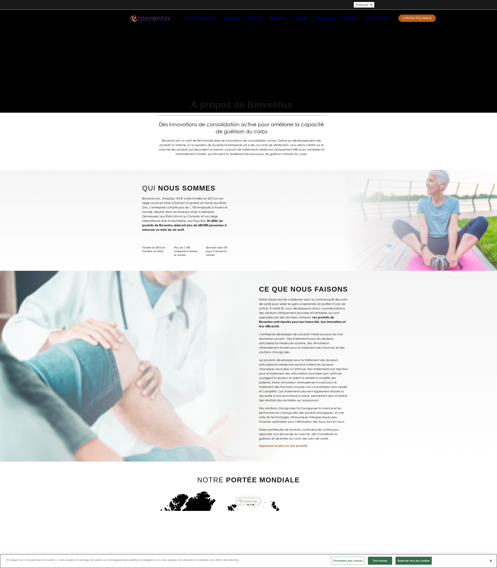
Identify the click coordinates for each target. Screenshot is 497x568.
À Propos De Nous (199, 18)
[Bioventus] (151, 18)
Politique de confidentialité (307, 544)
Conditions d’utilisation (335, 544)
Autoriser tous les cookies (414, 560)
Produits (231, 18)
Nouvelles (324, 18)
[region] (248, 561)
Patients (255, 18)
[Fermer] (491, 561)
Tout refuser (380, 560)
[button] (442, 18)
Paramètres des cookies (347, 560)
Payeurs (301, 18)
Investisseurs (377, 18)
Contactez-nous (266, 552)
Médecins (277, 18)
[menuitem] (200, 18)
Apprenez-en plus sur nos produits (283, 446)
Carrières (349, 18)
